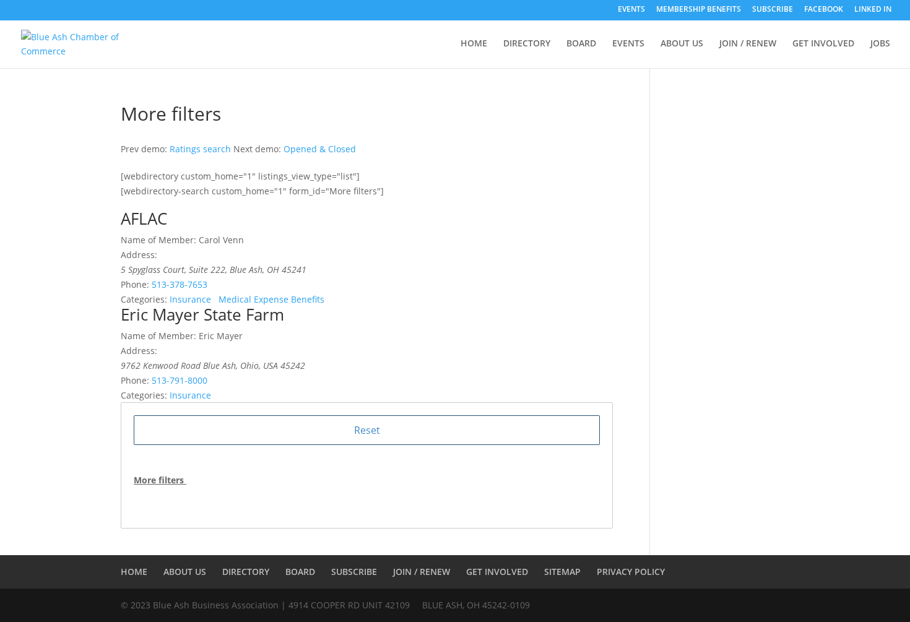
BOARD (581, 44)
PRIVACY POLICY (631, 571)
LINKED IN (872, 10)
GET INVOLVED (823, 44)
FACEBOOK (823, 10)
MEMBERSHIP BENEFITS (698, 10)
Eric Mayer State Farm (202, 314)
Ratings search (200, 149)
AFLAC (144, 218)
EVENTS (631, 10)
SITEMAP (562, 571)
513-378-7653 (179, 284)
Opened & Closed (320, 149)
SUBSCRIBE (772, 10)
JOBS (880, 44)
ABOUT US (682, 44)
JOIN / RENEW (747, 44)
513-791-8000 (179, 380)
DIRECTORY (526, 44)
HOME (474, 44)
